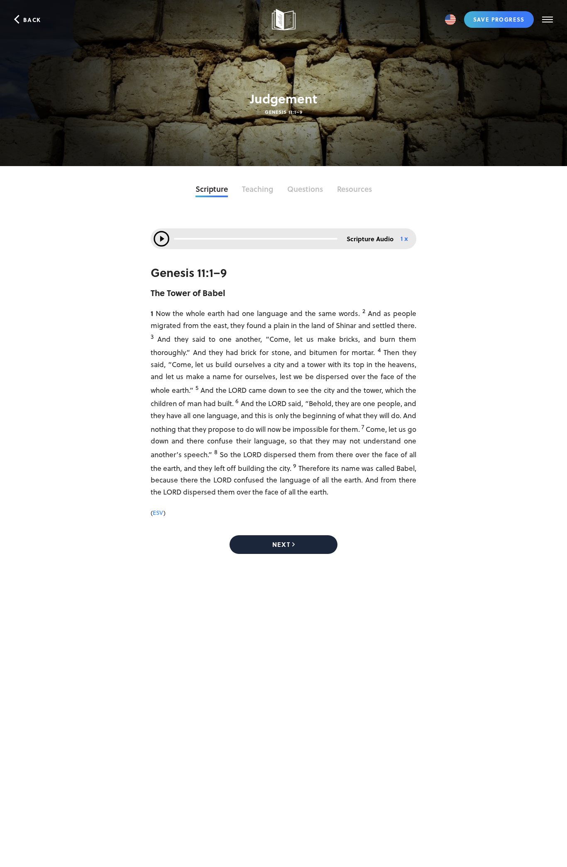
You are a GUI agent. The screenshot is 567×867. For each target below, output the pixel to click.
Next (281, 544)
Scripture (212, 189)
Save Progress (499, 19)
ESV (158, 513)
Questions (305, 189)
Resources (354, 189)
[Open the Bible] (283, 19)
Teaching (257, 189)
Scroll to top (558, 830)
